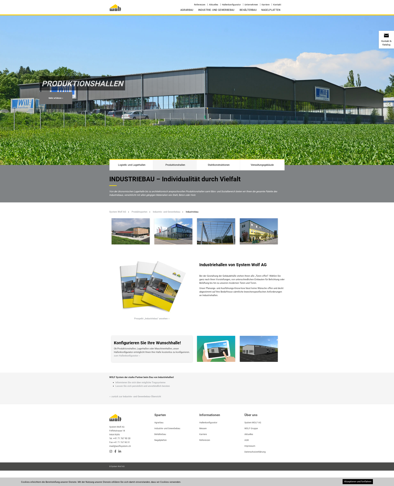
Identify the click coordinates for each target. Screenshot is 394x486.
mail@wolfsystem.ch (120, 446)
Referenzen (199, 4)
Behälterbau (248, 9)
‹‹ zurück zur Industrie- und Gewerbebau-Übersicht (135, 396)
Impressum (249, 446)
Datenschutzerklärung (255, 452)
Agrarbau (186, 9)
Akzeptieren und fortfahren (357, 481)
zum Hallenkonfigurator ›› (127, 355)
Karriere (266, 4)
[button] (55, 98)
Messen (203, 428)
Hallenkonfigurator (231, 4)
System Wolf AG (117, 211)
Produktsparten (139, 211)
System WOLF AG (252, 422)
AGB (246, 440)
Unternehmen (251, 4)
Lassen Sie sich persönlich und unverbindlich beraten (142, 386)
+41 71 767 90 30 (121, 438)
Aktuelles (213, 4)
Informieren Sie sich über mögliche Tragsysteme (140, 382)
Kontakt (277, 4)
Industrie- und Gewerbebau (216, 9)
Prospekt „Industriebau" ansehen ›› (152, 318)
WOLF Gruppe (251, 428)
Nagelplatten (270, 9)
